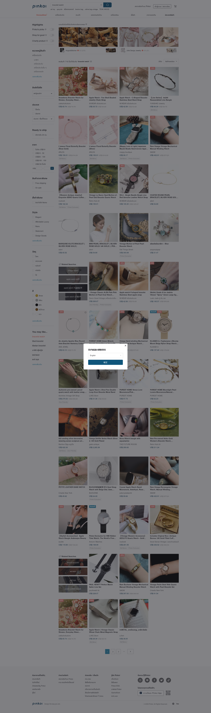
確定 (105, 362)
